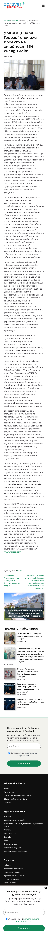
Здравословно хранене (14, 876)
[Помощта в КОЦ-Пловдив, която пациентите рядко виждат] (9, 638)
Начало (7, 21)
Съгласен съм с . (23, 920)
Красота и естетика (14, 869)
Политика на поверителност (17, 795)
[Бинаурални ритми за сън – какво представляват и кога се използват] (9, 704)
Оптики (7, 837)
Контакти (9, 792)
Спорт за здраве (11, 879)
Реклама (7, 803)
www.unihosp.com (12, 552)
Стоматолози (10, 844)
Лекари (7, 840)
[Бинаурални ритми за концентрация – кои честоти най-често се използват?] (9, 689)
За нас (6, 788)
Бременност (10, 883)
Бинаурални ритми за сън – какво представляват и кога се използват (30, 702)
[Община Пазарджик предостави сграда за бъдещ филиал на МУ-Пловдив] (9, 674)
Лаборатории (10, 833)
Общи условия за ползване (15, 799)
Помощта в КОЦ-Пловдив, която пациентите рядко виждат (29, 636)
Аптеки (7, 830)
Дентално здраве (12, 872)
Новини (15, 21)
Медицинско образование (15, 851)
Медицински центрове (14, 820)
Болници (7, 817)
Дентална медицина (13, 848)
